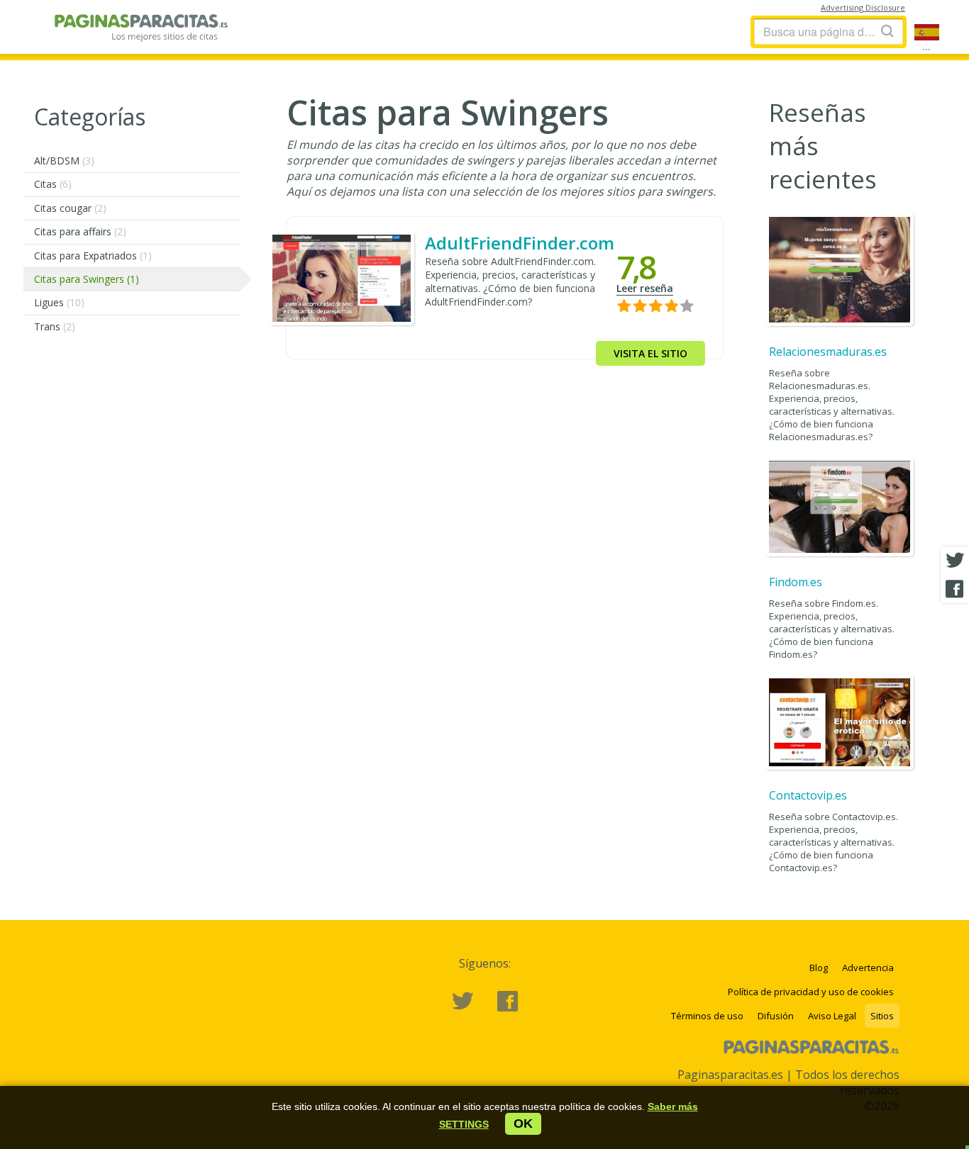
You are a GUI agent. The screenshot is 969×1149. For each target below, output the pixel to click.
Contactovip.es (808, 795)
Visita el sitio (650, 353)
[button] (463, 1124)
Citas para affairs (80, 231)
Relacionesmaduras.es (828, 351)
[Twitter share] (955, 561)
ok (523, 1123)
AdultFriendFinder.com (519, 242)
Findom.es (795, 582)
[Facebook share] (955, 589)
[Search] (887, 30)
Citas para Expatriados (93, 255)
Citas (53, 184)
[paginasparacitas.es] (142, 32)
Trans (54, 326)
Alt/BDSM (64, 160)
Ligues (59, 302)
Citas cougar (70, 208)
